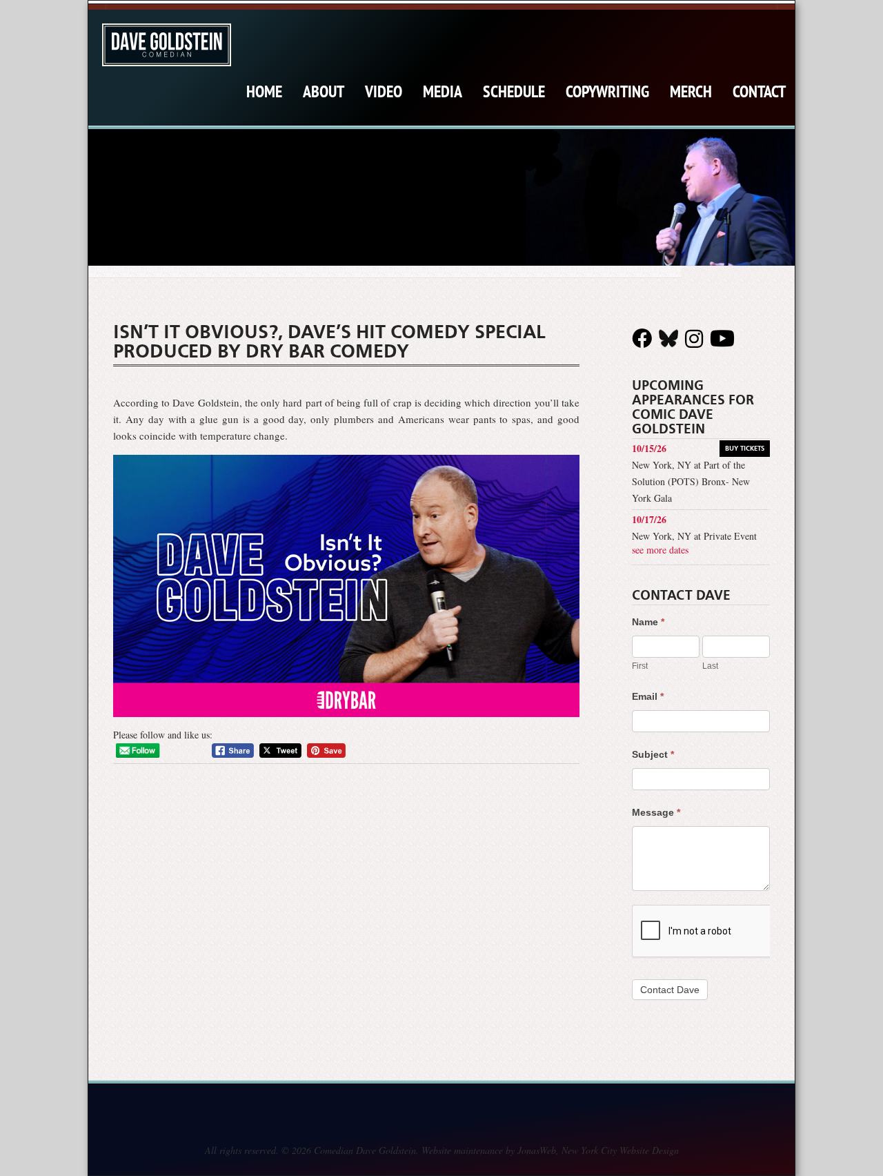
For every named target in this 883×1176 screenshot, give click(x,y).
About (323, 91)
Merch (691, 91)
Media (442, 91)
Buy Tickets (744, 448)
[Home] (166, 44)
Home (264, 91)
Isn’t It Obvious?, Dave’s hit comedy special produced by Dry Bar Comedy (329, 341)
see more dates (660, 549)
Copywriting (607, 91)
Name (648, 621)
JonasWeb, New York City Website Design (598, 1150)
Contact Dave (670, 989)
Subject (653, 754)
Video (383, 91)
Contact (759, 91)
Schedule (514, 91)
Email (648, 696)
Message (656, 812)
